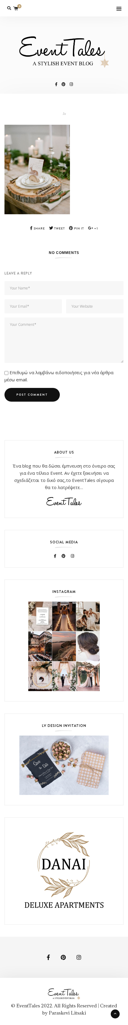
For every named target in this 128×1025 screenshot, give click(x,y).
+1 (95, 228)
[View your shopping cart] (16, 8)
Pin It (78, 228)
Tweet (59, 228)
